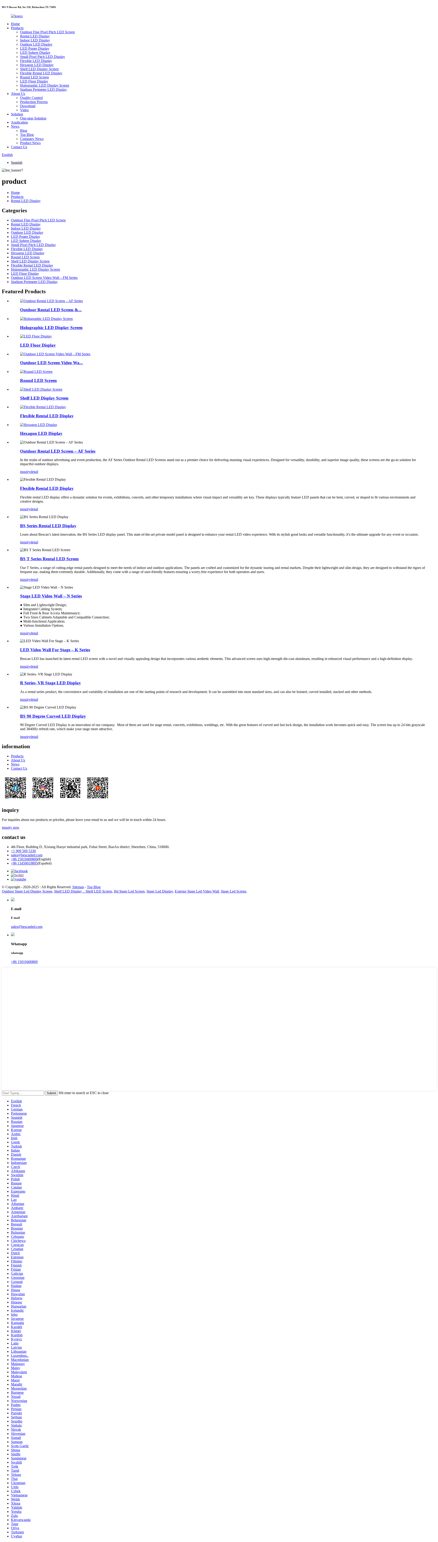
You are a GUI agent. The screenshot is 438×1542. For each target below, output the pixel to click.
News (15, 126)
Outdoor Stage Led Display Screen (27, 891)
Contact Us (19, 147)
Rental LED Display (35, 36)
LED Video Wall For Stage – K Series (55, 649)
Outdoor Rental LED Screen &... (51, 309)
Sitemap (78, 887)
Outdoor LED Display (36, 44)
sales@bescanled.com (26, 855)
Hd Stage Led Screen (129, 891)
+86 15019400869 (24, 859)
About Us (18, 94)
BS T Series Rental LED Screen (49, 558)
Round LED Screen (34, 77)
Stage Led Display (159, 891)
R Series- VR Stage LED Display (50, 682)
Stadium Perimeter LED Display (43, 89)
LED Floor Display (34, 81)
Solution (17, 114)
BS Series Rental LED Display (48, 525)
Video (24, 110)
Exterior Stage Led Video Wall (197, 891)
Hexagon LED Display (37, 65)
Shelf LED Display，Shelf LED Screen (83, 891)
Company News (32, 139)
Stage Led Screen (233, 891)
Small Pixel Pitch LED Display (42, 57)
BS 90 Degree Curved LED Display (53, 716)
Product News (30, 143)
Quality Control (31, 98)
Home (15, 24)
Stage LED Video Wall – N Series (51, 596)
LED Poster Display (34, 48)
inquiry (25, 472)
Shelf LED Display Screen (39, 69)
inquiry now (10, 827)
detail (34, 472)
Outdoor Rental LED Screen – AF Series (57, 451)
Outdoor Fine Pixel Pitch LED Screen (47, 32)
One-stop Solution (33, 118)
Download (27, 106)
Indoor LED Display (35, 40)
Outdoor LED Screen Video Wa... (51, 362)
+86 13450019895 (24, 863)
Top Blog (27, 135)
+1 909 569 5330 (23, 851)
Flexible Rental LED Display (41, 73)
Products (17, 28)
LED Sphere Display (35, 53)
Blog (23, 130)
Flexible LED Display (36, 61)
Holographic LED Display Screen (44, 85)
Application (19, 122)
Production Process (34, 102)
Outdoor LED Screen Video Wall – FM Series (44, 278)
